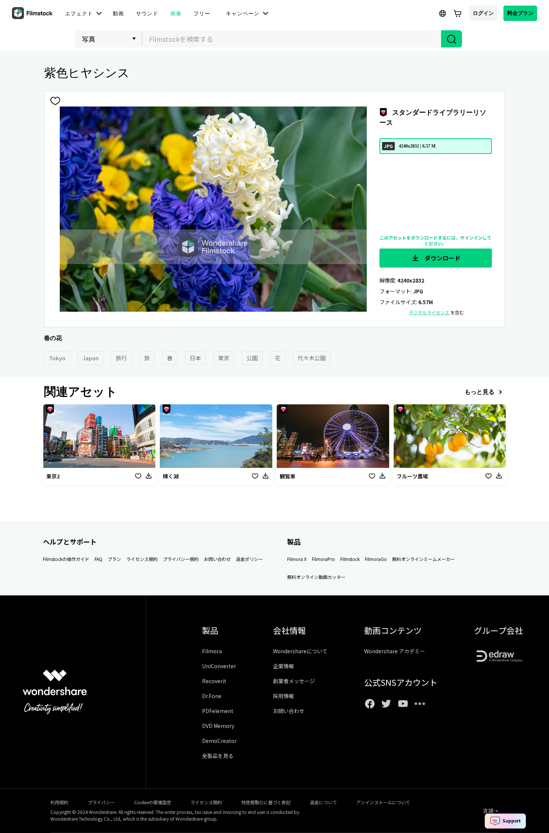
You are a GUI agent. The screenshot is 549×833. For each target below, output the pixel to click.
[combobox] (291, 38)
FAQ (98, 559)
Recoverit (214, 681)
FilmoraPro (323, 559)
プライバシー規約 (181, 559)
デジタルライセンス (429, 312)
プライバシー (101, 802)
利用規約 (59, 802)
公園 (252, 358)
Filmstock (350, 559)
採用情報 (283, 696)
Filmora (212, 651)
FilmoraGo (376, 559)
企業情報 (283, 666)
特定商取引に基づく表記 (266, 802)
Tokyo (57, 358)
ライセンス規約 (142, 559)
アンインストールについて (383, 802)
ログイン (483, 13)
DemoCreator (219, 740)
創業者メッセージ (294, 681)
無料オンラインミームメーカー (423, 559)
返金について (323, 802)
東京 (223, 358)
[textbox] (292, 39)
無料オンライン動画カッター (316, 577)
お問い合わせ (217, 559)
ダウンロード (441, 257)
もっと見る (479, 391)
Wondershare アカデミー (394, 651)
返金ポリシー (249, 559)
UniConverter (219, 666)
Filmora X (297, 559)
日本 (195, 358)
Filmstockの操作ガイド (66, 559)
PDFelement (217, 711)
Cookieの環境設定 (152, 802)
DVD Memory (218, 725)
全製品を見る (217, 755)
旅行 (121, 358)
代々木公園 (312, 358)
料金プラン (520, 13)
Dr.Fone (211, 696)
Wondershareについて (300, 651)
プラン (114, 559)
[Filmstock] (33, 13)
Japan (91, 358)
